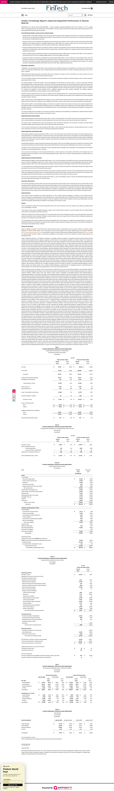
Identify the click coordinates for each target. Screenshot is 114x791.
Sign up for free (12, 785)
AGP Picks (4, 2)
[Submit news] (14, 391)
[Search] (82, 15)
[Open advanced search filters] (85, 15)
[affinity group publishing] (14, 397)
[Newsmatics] (14, 400)
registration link (86, 232)
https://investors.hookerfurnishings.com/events (32, 232)
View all (111, 1)
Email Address (7, 779)
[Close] (23, 765)
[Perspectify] (14, 394)
